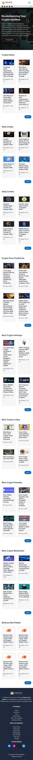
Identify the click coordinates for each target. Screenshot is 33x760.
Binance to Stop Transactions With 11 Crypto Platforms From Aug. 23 (24, 100)
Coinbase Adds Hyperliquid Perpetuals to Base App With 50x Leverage (8, 71)
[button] (30, 6)
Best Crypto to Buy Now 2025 (8, 457)
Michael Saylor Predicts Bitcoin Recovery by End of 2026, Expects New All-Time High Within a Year (8, 307)
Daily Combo (16, 731)
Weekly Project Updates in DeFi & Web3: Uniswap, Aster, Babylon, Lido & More (8, 567)
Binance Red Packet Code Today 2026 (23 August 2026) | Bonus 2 (24, 666)
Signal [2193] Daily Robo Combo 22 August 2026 (8, 231)
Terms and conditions (16, 718)
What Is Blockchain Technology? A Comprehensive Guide (24, 566)
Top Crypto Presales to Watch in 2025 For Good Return (24, 526)
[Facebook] (2, 6)
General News (16, 734)
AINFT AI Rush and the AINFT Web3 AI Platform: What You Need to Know (24, 352)
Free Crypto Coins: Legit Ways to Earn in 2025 (23, 459)
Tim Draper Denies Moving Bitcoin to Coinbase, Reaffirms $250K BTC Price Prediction (8, 277)
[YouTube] (12, 6)
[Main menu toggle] (29, 2)
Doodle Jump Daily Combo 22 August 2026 (23, 206)
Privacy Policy (16, 716)
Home (16, 714)
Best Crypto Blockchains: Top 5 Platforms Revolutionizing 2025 (8, 596)
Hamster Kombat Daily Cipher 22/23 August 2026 (23, 166)
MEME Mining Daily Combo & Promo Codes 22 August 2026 (24, 232)
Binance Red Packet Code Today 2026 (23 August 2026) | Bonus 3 (8, 666)
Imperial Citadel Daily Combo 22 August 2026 (7, 206)
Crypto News (16, 727)
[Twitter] (7, 6)
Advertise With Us (16, 720)
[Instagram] (4, 6)
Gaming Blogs (16, 733)
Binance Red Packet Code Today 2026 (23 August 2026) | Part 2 (8, 638)
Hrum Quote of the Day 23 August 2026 (8, 165)
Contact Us (16, 712)
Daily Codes (16, 729)
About (16, 710)
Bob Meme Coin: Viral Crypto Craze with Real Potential (8, 435)
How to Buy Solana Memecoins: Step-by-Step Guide (24, 434)
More (27, 116)
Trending (16, 738)
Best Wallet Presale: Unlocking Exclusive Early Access (8, 498)
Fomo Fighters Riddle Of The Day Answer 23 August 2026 (24, 141)
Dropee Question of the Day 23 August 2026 (7, 141)
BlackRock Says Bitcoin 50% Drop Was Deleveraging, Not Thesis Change (24, 71)
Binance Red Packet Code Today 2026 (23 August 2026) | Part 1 (24, 638)
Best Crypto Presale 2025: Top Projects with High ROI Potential (8, 526)
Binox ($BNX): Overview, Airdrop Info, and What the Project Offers (8, 388)
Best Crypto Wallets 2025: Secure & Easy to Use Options (24, 594)
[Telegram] (9, 6)
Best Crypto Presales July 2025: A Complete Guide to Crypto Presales (23, 500)
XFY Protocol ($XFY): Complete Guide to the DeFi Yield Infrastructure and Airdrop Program (24, 391)
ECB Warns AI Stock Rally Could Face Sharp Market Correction (8, 99)
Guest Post (17, 736)
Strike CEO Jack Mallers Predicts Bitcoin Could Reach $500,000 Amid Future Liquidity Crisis (24, 277)
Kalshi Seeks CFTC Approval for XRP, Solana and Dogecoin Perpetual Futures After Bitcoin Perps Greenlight (24, 308)
